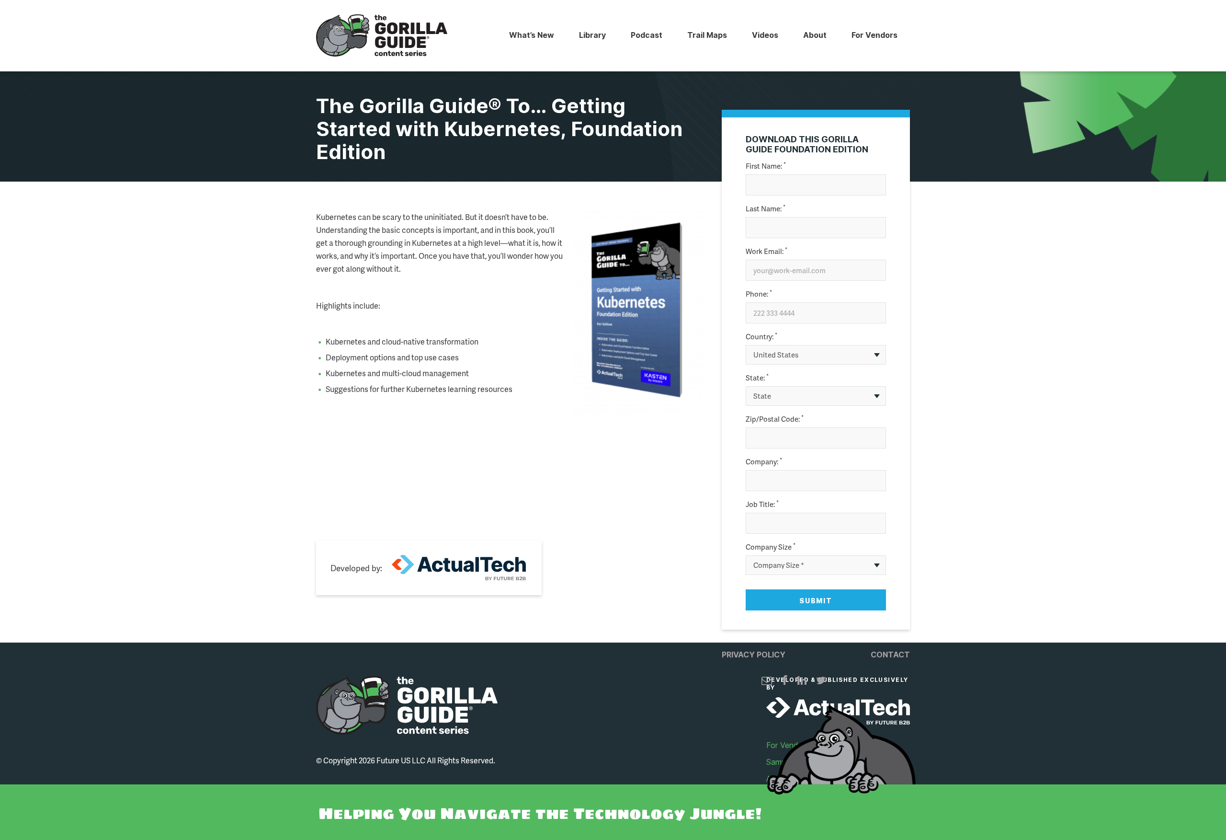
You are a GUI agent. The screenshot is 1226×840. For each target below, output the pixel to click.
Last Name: (765, 208)
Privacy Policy (753, 654)
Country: (761, 336)
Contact (890, 654)
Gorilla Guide (382, 35)
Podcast (646, 35)
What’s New (531, 35)
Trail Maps (707, 35)
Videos (765, 35)
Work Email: (766, 251)
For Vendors (874, 35)
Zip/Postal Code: (775, 419)
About (815, 35)
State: (757, 377)
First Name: (766, 166)
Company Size (770, 547)
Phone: (759, 294)
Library (592, 35)
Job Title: (762, 504)
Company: (764, 461)
